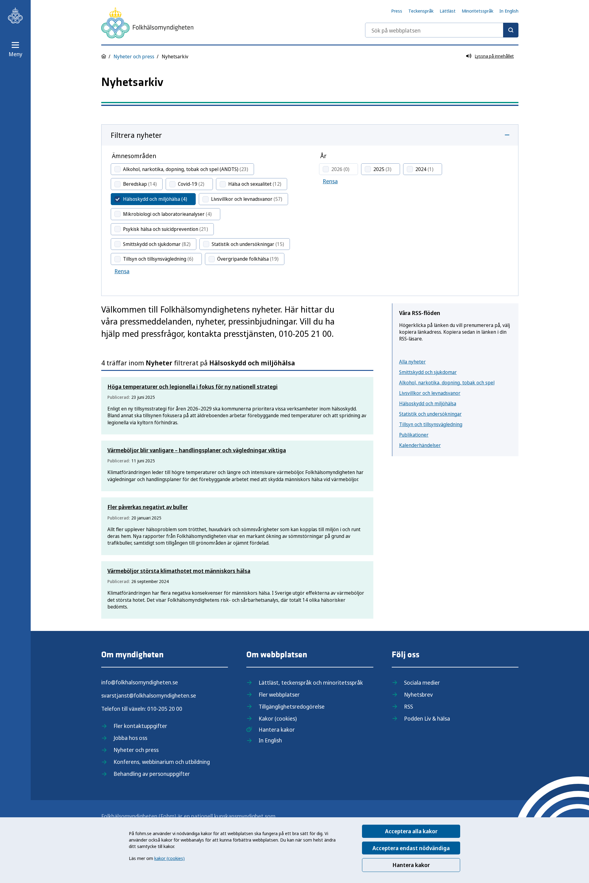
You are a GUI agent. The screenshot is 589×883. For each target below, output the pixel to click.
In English (508, 11)
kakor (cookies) (169, 858)
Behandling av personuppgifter (152, 773)
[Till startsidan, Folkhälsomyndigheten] (15, 15)
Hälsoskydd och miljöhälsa (427, 403)
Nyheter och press (134, 56)
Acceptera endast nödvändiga (411, 848)
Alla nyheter (412, 361)
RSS (408, 706)
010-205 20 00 (164, 708)
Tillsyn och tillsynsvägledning (430, 424)
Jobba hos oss (130, 737)
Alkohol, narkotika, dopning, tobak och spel (447, 382)
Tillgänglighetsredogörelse (292, 706)
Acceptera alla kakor (411, 831)
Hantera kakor (411, 865)
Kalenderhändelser (420, 445)
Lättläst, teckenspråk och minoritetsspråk (311, 682)
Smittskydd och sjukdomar (428, 372)
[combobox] (441, 30)
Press (396, 11)
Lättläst (448, 11)
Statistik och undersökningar (430, 413)
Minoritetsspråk (477, 11)
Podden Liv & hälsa (427, 718)
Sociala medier (422, 682)
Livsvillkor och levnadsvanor (429, 393)
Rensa (121, 271)
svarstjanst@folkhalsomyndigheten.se (148, 695)
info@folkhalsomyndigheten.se (139, 682)
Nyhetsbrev (418, 694)
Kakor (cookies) (278, 718)
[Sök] (510, 30)
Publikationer (414, 434)
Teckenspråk (420, 11)
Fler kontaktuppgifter (140, 725)
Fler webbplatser (279, 694)
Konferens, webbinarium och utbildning (162, 761)
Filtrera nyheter (136, 135)
